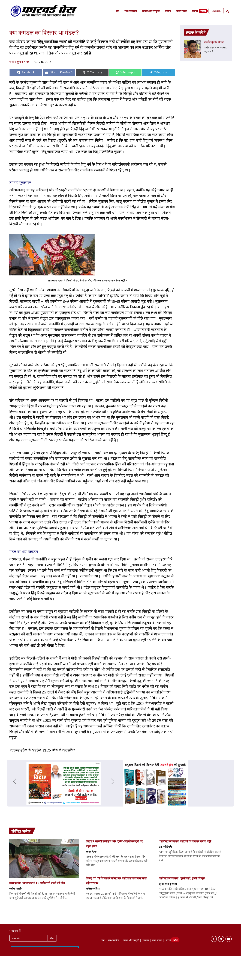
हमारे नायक (181, 11)
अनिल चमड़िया (93, 888)
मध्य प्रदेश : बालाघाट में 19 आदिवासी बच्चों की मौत (37, 883)
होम (117, 11)
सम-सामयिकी (131, 11)
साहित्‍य (168, 11)
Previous (11, 781)
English (216, 10)
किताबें (195, 11)
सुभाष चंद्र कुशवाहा (168, 883)
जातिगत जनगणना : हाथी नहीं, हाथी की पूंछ (182, 878)
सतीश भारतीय (15, 888)
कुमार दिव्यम (91, 851)
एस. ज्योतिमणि (165, 846)
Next (116, 781)
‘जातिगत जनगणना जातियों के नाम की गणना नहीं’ (185, 841)
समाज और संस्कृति (150, 11)
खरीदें (203, 11)
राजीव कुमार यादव (19, 62)
